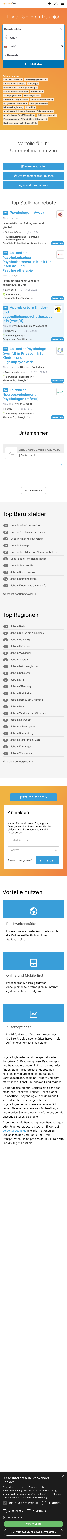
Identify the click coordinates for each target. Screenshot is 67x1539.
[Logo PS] (60, 351)
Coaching (31, 107)
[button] (60, 55)
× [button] (63, 1476)
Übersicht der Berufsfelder (18, 593)
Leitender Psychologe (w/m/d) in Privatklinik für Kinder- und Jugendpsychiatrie (24, 355)
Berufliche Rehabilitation (15, 91)
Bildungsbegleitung (13, 107)
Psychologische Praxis (36, 79)
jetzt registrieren (33, 797)
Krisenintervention (12, 79)
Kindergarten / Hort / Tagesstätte (20, 123)
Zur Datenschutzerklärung (33, 1497)
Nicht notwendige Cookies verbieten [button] (33, 1532)
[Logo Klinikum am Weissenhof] (58, 309)
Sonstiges (33, 83)
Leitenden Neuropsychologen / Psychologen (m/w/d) (21, 394)
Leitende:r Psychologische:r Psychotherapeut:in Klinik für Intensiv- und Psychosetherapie (27, 261)
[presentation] (49, 4)
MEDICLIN (26, 404)
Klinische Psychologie (14, 83)
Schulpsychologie (39, 103)
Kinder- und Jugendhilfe (15, 99)
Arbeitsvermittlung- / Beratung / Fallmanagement (28, 111)
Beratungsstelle (32, 95)
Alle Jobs (8, 218)
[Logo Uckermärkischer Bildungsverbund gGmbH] (60, 214)
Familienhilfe (37, 91)
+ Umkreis (11, 55)
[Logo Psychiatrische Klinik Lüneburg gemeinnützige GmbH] (60, 255)
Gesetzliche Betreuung (42, 99)
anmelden (48, 860)
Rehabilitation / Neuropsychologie (20, 87)
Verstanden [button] (33, 1524)
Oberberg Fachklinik (32, 367)
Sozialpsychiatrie (12, 95)
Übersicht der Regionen (16, 761)
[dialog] (33, 1505)
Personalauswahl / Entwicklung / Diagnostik (25, 119)
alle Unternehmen (33, 490)
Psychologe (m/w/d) (27, 213)
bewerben (57, 243)
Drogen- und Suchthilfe (15, 103)
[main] (33, 581)
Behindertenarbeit (47, 115)
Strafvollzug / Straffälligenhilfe (19, 115)
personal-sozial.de (14, 1130)
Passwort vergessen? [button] (20, 860)
